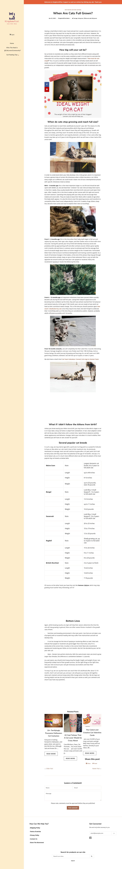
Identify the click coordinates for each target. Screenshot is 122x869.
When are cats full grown (90, 18)
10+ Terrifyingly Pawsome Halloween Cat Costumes (53, 733)
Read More (51, 754)
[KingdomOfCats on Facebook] (90, 838)
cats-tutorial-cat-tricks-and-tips (73, 9)
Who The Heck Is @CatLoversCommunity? (12, 49)
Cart (12, 35)
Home (12, 43)
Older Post (49, 768)
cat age (75, 18)
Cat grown (80, 18)
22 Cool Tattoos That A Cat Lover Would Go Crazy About (73, 738)
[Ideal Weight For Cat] (73, 117)
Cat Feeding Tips (11, 55)
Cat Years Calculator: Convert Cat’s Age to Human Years (80, 359)
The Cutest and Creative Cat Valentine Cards (92, 733)
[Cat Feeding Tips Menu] (18, 55)
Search (73, 860)
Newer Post (96, 768)
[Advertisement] (73, 407)
